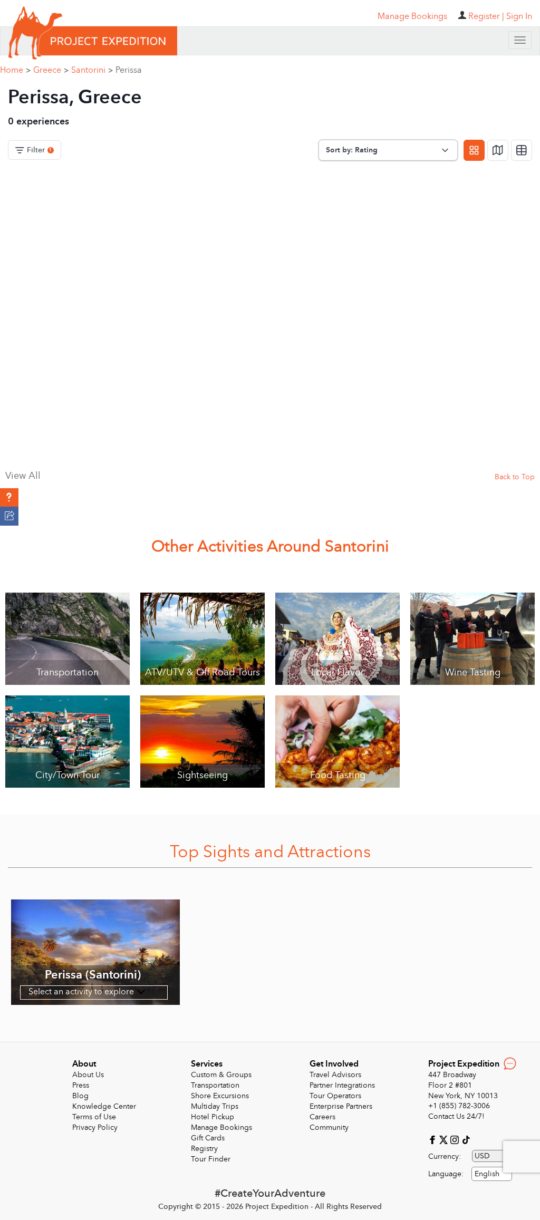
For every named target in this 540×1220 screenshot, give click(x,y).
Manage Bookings (221, 1127)
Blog (80, 1096)
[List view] (521, 150)
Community (329, 1127)
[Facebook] (433, 1139)
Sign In (519, 16)
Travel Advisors (335, 1075)
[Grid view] (474, 150)
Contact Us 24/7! (456, 1116)
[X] (444, 1139)
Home (15, 70)
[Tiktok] (465, 1139)
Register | (486, 16)
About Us (88, 1075)
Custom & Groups (221, 1075)
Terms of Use (94, 1117)
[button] (9, 497)
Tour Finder (210, 1159)
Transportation (215, 1085)
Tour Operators (335, 1096)
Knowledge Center (104, 1106)
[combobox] (491, 1174)
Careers (322, 1117)
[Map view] (497, 150)
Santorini (92, 70)
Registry (204, 1149)
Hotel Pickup (212, 1117)
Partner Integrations (342, 1085)
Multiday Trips (214, 1106)
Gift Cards (208, 1138)
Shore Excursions (220, 1096)
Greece (51, 70)
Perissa (128, 70)
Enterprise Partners (341, 1106)
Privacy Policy (95, 1127)
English (487, 1174)
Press (80, 1085)
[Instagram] (455, 1139)
